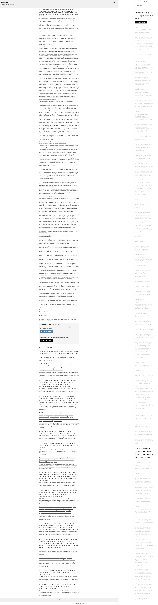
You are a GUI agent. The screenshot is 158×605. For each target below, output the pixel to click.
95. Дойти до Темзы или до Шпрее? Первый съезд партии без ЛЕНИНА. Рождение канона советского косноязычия (59, 353)
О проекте (56, 599)
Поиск (145, 1)
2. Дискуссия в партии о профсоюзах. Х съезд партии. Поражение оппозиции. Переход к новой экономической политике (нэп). (58, 445)
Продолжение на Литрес (141, 22)
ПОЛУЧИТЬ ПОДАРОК (46, 331)
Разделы (61, 599)
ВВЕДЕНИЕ (137, 8)
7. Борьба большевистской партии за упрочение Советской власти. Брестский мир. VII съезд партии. (57, 432)
